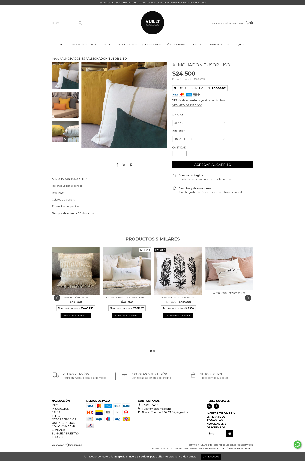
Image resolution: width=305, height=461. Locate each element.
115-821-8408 (150, 405)
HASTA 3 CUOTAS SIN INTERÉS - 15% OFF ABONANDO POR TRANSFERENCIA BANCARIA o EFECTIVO (153, 2)
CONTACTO (199, 44)
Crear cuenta (220, 23)
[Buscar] (80, 23)
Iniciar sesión (236, 23)
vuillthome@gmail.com (156, 408)
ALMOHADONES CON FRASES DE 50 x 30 (127, 297)
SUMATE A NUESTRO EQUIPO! (228, 44)
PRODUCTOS (79, 44)
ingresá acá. (212, 448)
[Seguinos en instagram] (209, 406)
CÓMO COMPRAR (176, 44)
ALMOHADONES (73, 58)
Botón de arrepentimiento (237, 448)
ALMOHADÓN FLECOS (76, 297)
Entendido (211, 456)
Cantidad (179, 147)
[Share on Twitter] (124, 165)
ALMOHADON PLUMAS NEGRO (178, 297)
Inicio (55, 58)
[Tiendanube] (67, 446)
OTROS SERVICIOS (125, 44)
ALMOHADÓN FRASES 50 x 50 (229, 293)
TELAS (106, 44)
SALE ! (94, 44)
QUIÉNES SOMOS (151, 44)
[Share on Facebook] (117, 165)
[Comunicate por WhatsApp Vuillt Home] (297, 444)
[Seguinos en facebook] (216, 406)
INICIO (63, 44)
